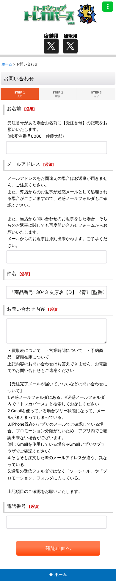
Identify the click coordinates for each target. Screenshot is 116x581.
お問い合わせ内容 (26, 309)
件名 (11, 273)
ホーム (60, 574)
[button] (107, 6)
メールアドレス (23, 164)
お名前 (14, 108)
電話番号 (16, 506)
